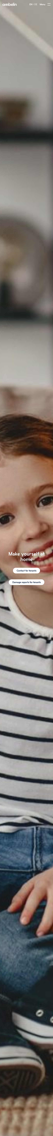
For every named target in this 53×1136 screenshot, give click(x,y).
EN (30, 4)
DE (35, 4)
